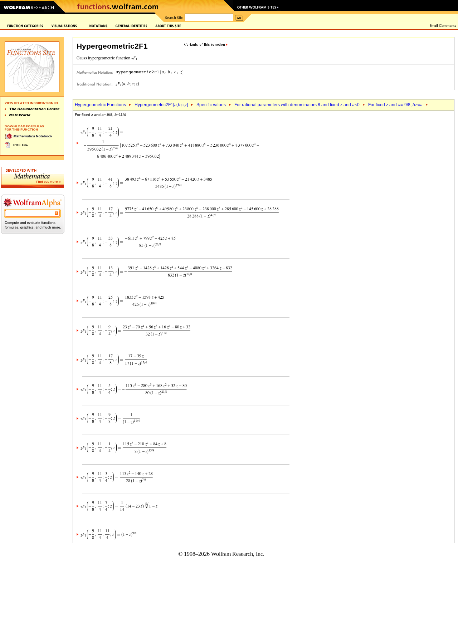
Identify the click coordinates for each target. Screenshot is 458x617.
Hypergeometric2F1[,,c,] (161, 104)
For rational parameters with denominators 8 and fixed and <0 (297, 104)
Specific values (211, 104)
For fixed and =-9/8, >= (395, 104)
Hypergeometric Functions (100, 104)
